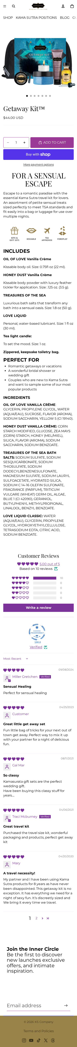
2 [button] (36, 918)
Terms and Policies (38, 1031)
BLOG (64, 18)
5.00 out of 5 (50, 564)
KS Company (44, 1022)
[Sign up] (66, 1005)
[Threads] (53, 1040)
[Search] (13, 6)
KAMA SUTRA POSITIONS (36, 18)
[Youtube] (31, 1040)
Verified (36, 647)
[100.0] (37, 632)
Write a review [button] (38, 608)
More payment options (38, 164)
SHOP (8, 18)
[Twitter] (45, 1040)
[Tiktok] (38, 1040)
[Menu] (4, 6)
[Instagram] (24, 1040)
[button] (20, 578)
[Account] (63, 6)
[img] (13, 670)
